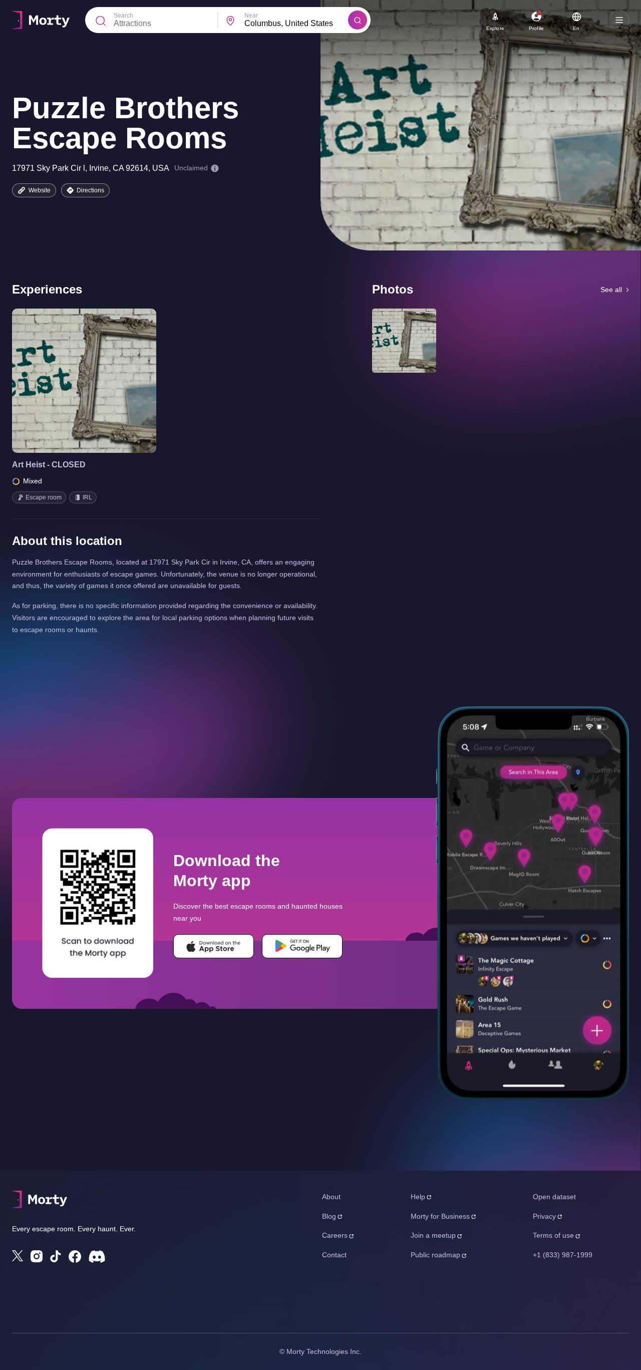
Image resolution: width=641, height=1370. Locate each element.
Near (251, 15)
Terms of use (553, 1235)
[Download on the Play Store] (302, 946)
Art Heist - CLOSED (49, 464)
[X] (17, 1255)
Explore (495, 28)
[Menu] (619, 20)
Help (418, 1197)
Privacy (544, 1216)
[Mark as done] (98, 381)
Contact (334, 1255)
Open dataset (554, 1197)
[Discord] (97, 1256)
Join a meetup (433, 1235)
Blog (329, 1216)
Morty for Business (440, 1216)
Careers (335, 1235)
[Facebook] (75, 1256)
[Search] (357, 20)
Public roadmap (435, 1255)
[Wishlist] (70, 381)
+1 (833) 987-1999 (562, 1255)
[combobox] (296, 23)
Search (123, 15)
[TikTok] (55, 1256)
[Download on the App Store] (213, 946)
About (331, 1197)
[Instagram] (37, 1256)
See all (611, 290)
